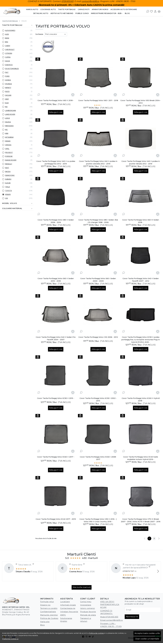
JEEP (7, 99)
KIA (6, 107)
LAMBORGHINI (10, 110)
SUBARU (8, 179)
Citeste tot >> (129, 571)
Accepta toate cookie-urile (147, 633)
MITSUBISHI (9, 137)
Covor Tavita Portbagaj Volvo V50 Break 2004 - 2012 (140, 101)
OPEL (7, 149)
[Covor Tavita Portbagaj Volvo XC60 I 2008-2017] (98, 434)
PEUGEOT (9, 152)
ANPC (63, 615)
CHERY (7, 46)
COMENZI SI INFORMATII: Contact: (45, 1)
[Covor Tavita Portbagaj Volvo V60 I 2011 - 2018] (98, 78)
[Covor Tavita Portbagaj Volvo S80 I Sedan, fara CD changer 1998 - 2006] (98, 197)
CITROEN (8, 53)
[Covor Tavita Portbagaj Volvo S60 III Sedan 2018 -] (140, 197)
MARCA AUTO (32, 9)
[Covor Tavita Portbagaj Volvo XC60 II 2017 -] (55, 434)
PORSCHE (9, 156)
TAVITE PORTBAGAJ (66, 9)
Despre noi (45, 605)
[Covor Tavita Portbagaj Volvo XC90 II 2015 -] (55, 375)
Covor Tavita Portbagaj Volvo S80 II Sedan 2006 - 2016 (56, 221)
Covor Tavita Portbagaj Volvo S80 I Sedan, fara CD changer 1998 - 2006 (98, 221)
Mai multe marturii (81, 587)
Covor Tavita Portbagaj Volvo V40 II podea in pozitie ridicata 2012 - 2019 (140, 162)
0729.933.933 (68, 1)
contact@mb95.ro (90, 1)
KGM (7, 103)
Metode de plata (88, 615)
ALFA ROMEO (10, 30)
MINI (6, 133)
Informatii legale (68, 605)
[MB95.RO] (12, 11)
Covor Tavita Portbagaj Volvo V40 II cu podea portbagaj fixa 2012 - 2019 (55, 162)
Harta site (45, 622)
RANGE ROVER (10, 160)
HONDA (8, 80)
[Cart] (159, 11)
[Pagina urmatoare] (159, 538)
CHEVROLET (10, 49)
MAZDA (8, 122)
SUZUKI (8, 183)
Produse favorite (88, 612)
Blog (127, 13)
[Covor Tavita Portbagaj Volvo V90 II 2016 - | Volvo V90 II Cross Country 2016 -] (98, 496)
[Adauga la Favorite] (73, 95)
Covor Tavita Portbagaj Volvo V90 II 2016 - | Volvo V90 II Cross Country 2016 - (98, 520)
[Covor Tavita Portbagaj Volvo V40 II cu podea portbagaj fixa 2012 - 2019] (55, 138)
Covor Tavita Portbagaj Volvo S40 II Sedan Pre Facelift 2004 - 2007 (56, 338)
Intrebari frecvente (69, 612)
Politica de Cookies (49, 618)
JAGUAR (8, 95)
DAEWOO (9, 65)
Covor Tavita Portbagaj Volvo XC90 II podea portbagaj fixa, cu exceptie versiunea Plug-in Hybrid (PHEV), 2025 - (140, 339)
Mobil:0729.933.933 (109, 617)
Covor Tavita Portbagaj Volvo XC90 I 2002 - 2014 (98, 399)
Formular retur (47, 602)
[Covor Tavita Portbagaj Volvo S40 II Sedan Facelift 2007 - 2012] (140, 256)
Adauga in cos (55, 112)
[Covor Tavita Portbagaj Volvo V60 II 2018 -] (55, 78)
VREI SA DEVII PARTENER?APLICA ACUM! (109, 604)
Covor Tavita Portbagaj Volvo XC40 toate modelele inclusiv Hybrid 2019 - (140, 458)
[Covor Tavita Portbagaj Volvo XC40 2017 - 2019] (55, 496)
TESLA (7, 187)
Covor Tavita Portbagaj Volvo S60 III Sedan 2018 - (140, 221)
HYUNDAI (8, 84)
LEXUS (7, 118)
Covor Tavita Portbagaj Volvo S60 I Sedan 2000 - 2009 (98, 279)
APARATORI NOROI (100, 9)
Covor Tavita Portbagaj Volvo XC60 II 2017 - (55, 457)
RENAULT (8, 164)
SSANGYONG (10, 175)
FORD (7, 76)
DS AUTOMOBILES (12, 68)
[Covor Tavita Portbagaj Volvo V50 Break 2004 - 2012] (140, 78)
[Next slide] (158, 571)
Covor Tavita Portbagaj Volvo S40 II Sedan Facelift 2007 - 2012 (141, 279)
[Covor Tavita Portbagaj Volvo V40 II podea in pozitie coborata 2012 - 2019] (98, 138)
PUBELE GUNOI (82, 13)
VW (6, 198)
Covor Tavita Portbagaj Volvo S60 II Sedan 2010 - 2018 (56, 279)
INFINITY (8, 88)
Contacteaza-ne (67, 608)
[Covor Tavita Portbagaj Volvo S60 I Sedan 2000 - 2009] (98, 256)
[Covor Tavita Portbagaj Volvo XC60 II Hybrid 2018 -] (140, 375)
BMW (7, 38)
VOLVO (8, 194)
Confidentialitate (48, 612)
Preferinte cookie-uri (10, 639)
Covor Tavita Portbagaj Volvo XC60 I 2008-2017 (98, 458)
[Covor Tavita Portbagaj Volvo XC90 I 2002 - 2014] (98, 375)
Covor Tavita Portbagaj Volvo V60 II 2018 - (56, 100)
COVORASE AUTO (48, 9)
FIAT (6, 72)
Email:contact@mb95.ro (111, 620)
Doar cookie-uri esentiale (147, 639)
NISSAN (7, 141)
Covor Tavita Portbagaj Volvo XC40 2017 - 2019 (56, 519)
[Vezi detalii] (38, 94)
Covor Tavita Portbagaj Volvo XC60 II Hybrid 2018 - (141, 399)
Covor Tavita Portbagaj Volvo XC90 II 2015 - (55, 398)
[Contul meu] (155, 11)
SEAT (7, 168)
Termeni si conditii (48, 608)
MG (6, 129)
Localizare (65, 602)
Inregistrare (85, 605)
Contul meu (85, 602)
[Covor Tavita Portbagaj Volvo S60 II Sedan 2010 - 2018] (55, 256)
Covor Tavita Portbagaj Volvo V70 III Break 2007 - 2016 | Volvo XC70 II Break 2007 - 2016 (140, 520)
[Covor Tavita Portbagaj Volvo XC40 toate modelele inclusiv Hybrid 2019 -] (140, 434)
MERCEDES (9, 126)
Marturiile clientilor (49, 615)
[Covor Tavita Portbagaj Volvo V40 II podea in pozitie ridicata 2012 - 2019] (140, 138)
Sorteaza (39, 34)
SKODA (8, 171)
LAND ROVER (10, 114)
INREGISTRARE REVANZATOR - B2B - (107, 13)
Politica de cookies (96, 633)
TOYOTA (8, 190)
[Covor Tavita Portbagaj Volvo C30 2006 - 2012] (98, 314)
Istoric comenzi (87, 608)
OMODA (8, 145)
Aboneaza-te (132, 616)
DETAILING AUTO (40, 13)
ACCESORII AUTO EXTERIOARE (123, 9)
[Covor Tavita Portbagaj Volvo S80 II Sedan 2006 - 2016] (55, 197)
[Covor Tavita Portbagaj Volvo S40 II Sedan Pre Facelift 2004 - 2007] (55, 314)
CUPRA (8, 57)
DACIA (7, 61)
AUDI (7, 34)
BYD (6, 42)
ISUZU (7, 91)
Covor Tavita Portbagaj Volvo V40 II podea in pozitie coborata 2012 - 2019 (98, 162)
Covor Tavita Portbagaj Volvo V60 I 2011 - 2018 (98, 100)
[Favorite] (151, 11)
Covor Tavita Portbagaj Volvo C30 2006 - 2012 (98, 337)
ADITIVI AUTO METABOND (61, 13)
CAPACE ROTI (83, 9)
